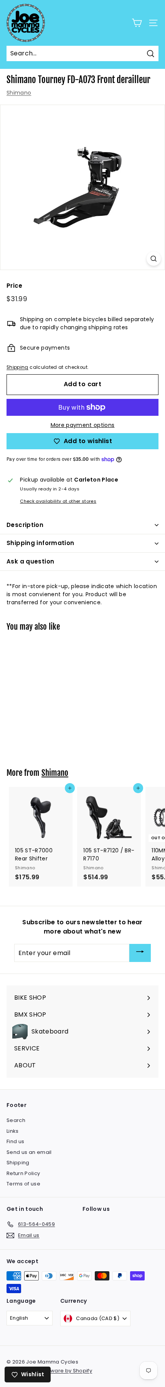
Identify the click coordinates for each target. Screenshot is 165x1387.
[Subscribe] (140, 953)
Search (16, 1120)
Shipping (17, 367)
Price (15, 286)
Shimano (19, 93)
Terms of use (23, 1183)
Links (13, 1131)
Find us (15, 1141)
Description (25, 525)
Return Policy (23, 1173)
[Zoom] (154, 259)
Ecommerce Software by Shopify (49, 1370)
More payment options (83, 425)
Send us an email (29, 1152)
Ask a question (30, 561)
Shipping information (40, 543)
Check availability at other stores (58, 501)
